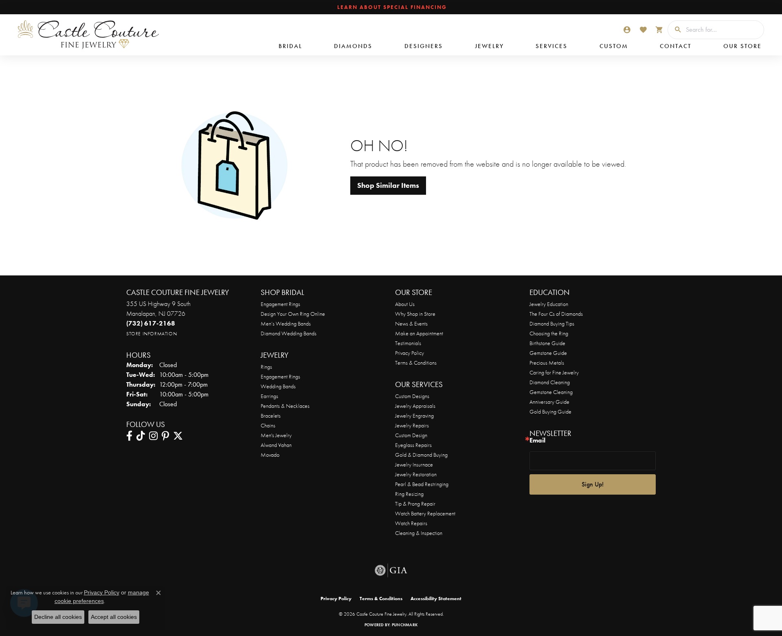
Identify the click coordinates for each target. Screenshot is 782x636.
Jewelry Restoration (416, 474)
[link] (391, 7)
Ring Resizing (409, 493)
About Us (405, 304)
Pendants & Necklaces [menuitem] (285, 405)
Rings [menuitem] (266, 366)
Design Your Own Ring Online (293, 313)
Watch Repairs (411, 523)
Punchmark (404, 624)
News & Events (411, 323)
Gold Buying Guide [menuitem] (550, 411)
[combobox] (723, 29)
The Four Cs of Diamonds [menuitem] (556, 313)
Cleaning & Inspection (418, 533)
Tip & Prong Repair (415, 503)
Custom (614, 46)
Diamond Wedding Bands (288, 333)
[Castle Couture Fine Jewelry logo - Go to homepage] (85, 34)
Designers (423, 46)
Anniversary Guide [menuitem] (549, 401)
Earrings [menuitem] (269, 396)
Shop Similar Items (388, 185)
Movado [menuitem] (270, 454)
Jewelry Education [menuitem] (548, 304)
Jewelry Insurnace (414, 464)
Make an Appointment (419, 333)
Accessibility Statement (436, 598)
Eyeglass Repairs (413, 445)
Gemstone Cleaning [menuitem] (551, 392)
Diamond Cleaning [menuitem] (549, 382)
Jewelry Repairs (412, 425)
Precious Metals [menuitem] (546, 362)
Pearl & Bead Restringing (421, 484)
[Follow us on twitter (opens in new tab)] (178, 436)
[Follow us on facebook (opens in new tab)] (129, 436)
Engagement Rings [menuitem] (280, 376)
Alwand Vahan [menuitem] (276, 445)
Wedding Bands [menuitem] (278, 386)
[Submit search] (675, 29)
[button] (627, 30)
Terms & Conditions (416, 362)
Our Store (742, 46)
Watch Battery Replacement (425, 513)
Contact (675, 46)
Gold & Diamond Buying (421, 454)
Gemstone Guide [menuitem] (548, 353)
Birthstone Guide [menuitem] (547, 343)
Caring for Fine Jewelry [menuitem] (554, 372)
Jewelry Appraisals (415, 405)
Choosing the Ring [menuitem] (548, 333)
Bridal (290, 46)
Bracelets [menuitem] (271, 415)
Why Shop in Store (415, 313)
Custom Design (411, 435)
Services (551, 46)
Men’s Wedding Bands (286, 323)
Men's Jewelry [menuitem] (276, 435)
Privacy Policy (409, 353)
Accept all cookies (114, 617)
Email (537, 441)
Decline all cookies (58, 617)
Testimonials (408, 343)
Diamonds (353, 46)
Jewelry (489, 46)
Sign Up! (593, 484)
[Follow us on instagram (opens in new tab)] (153, 436)
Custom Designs (412, 396)
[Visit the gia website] (391, 570)
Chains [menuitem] (268, 425)
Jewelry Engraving (414, 415)
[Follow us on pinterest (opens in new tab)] (165, 436)
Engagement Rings (280, 304)
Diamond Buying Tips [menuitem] (551, 323)
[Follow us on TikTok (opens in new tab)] (140, 436)
